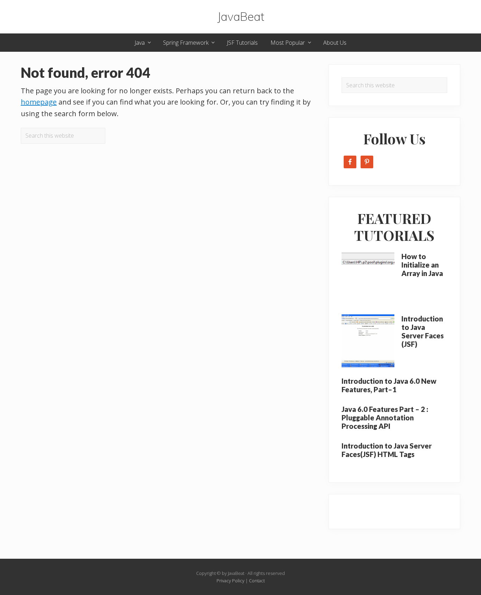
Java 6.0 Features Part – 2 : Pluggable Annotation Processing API (385, 417)
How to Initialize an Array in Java (422, 264)
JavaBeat (240, 17)
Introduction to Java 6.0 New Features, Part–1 (389, 385)
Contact (257, 580)
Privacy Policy (230, 580)
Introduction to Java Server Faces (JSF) (422, 331)
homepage (39, 102)
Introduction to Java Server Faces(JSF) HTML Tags (387, 449)
